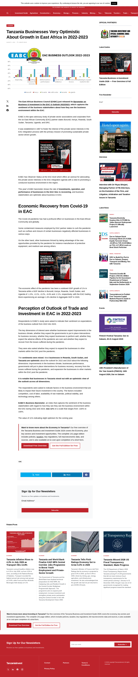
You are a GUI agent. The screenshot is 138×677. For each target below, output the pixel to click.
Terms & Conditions (86, 664)
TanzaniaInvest (14, 663)
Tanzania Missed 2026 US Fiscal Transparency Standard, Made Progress (116, 562)
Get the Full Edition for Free (65, 446)
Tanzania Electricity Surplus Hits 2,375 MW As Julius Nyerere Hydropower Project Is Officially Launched (120, 222)
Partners (66, 663)
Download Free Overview (35, 446)
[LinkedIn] (13, 669)
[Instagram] (22, 669)
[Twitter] (8, 669)
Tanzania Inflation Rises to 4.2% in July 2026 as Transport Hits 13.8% (19, 562)
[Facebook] (17, 669)
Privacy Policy (49, 668)
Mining (111, 253)
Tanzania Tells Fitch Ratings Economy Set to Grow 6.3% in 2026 (83, 562)
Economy (10, 25)
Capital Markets (115, 233)
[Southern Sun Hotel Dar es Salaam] (115, 137)
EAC (20, 461)
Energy (112, 214)
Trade (111, 270)
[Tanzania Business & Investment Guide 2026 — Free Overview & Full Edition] (115, 64)
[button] (7, 13)
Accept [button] (114, 3)
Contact (47, 663)
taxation (40, 437)
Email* (101, 102)
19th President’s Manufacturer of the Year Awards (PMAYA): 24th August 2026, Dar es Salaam (113, 371)
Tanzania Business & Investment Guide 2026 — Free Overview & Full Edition (115, 81)
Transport (117, 253)
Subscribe (121, 644)
